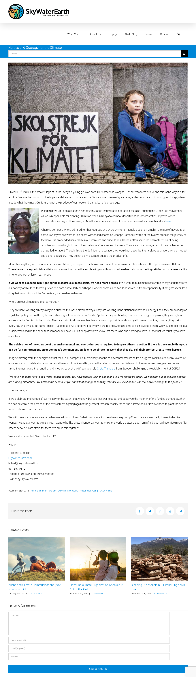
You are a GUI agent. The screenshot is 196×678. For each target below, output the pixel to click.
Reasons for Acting (88, 490)
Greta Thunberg (106, 368)
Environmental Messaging (65, 490)
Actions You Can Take (41, 490)
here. (168, 221)
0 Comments (106, 490)
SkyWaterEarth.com (20, 458)
